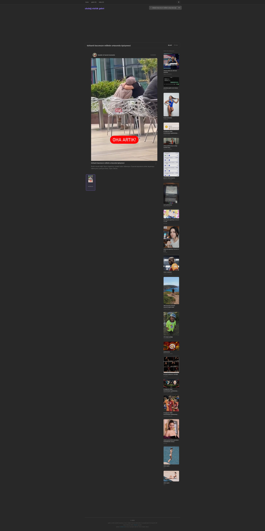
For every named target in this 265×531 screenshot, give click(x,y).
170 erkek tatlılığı (168, 337)
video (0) (101, 2)
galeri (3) (93, 2)
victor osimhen (168, 272)
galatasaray (167, 351)
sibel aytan (166, 466)
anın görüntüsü (168, 205)
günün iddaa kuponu (169, 178)
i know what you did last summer (170, 71)
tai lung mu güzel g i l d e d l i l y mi (171, 220)
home (87, 2)
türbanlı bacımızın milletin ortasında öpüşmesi (109, 46)
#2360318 (90, 186)
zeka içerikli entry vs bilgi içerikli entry (170, 146)
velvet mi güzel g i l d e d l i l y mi (171, 250)
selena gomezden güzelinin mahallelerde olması (171, 440)
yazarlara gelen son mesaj (171, 88)
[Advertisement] (132, 25)
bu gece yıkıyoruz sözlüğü (171, 374)
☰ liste (176, 45)
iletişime (136, 525)
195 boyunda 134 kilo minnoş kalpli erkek (169, 306)
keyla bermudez (168, 117)
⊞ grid (170, 45)
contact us (122, 526)
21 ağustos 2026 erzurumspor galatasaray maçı (170, 132)
